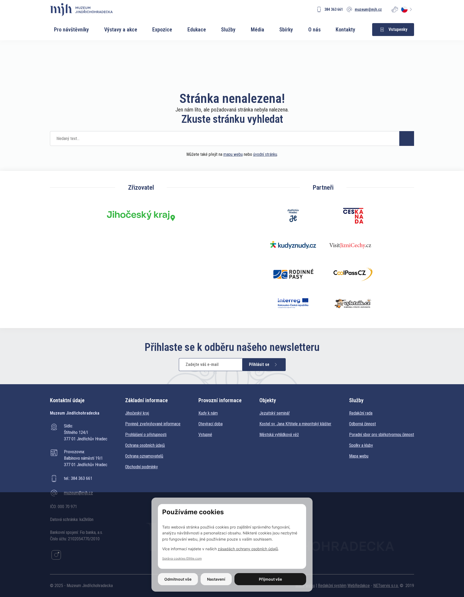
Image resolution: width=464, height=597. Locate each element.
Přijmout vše (270, 579)
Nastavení (216, 579)
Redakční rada (360, 413)
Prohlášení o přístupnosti (145, 434)
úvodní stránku (265, 154)
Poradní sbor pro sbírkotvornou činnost (381, 434)
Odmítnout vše (177, 579)
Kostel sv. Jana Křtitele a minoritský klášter (295, 423)
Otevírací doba (210, 423)
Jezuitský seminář (274, 413)
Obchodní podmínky (141, 466)
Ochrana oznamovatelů (144, 456)
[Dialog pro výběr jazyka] (407, 9)
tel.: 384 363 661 (78, 478)
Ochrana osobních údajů (145, 445)
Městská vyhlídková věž (279, 434)
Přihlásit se (259, 364)
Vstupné (205, 434)
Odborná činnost (362, 423)
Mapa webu (358, 456)
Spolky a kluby (361, 445)
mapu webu (233, 154)
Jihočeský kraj (137, 413)
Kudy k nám (208, 413)
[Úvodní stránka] (81, 9)
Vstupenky (398, 29)
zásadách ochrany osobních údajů (248, 548)
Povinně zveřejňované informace (152, 423)
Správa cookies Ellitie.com (182, 558)
